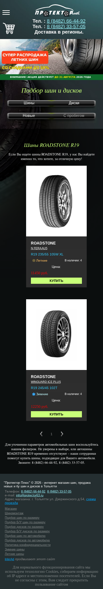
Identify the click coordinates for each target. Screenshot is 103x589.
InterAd (9, 559)
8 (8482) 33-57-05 (66, 26)
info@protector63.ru (29, 495)
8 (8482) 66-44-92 (66, 21)
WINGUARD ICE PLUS (46, 382)
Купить (56, 281)
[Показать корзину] (9, 32)
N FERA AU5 (39, 248)
